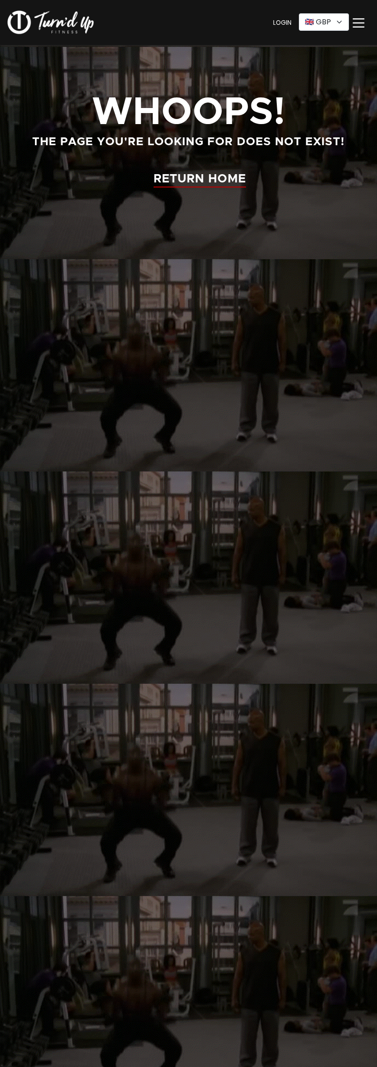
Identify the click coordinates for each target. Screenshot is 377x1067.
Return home (200, 179)
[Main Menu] (359, 23)
